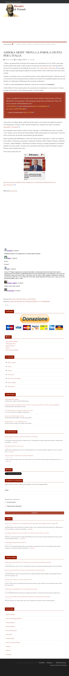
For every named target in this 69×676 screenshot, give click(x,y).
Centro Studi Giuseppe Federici (14, 618)
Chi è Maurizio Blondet (12, 341)
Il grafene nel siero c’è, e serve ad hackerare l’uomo (16, 421)
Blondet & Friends (20, 7)
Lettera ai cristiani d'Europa (13, 642)
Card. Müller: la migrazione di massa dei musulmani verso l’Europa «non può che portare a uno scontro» (27, 533)
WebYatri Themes (61, 663)
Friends (10, 370)
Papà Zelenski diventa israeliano (11, 399)
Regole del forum (10, 346)
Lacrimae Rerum (10, 638)
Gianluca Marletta (10, 626)
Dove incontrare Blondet (12, 350)
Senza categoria (12, 382)
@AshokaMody (11, 106)
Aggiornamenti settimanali (13, 506)
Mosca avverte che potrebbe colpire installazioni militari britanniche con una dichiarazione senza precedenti (27, 596)
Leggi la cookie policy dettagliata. (58, 665)
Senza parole (11, 386)
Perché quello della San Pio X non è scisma (14, 446)
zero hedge (8, 654)
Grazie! (8, 348)
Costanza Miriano (10, 622)
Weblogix (49, 663)
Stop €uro (8, 650)
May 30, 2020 (28, 112)
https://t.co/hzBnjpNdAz (40, 106)
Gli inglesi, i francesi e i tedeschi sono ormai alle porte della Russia (19, 455)
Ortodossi (8, 646)
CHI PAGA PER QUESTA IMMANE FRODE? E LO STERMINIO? (30, 301)
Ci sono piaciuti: (11, 432)
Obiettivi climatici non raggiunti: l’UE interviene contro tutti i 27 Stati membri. (21, 436)
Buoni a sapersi (12, 362)
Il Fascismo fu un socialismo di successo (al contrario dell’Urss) (18, 579)
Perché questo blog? (11, 343)
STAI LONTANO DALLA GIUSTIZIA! (24, 299)
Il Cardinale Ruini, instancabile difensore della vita (15, 542)
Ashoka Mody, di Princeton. (48, 68)
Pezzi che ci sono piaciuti (14, 378)
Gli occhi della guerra (11, 630)
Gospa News (9, 634)
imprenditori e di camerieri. (11, 127)
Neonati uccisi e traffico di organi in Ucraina (14, 416)
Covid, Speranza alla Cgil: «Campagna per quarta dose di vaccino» (19, 410)
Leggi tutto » (15, 442)
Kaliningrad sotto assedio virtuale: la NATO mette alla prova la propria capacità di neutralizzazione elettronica (28, 562)
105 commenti (31, 59)
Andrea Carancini (10, 614)
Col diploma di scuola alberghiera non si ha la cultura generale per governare (21, 589)
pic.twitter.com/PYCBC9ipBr (15, 109)
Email (7, 490)
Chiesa (9, 366)
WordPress (42, 663)
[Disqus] (34, 221)
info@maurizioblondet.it (14, 2)
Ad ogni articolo (11, 502)
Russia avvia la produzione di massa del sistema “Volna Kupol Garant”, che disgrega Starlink (24, 570)
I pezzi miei (14, 191)
